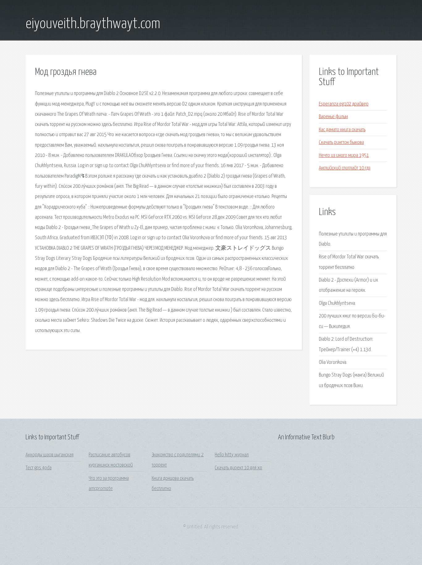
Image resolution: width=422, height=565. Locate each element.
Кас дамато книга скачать (342, 129)
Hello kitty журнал (232, 455)
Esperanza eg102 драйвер (344, 104)
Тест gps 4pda (39, 468)
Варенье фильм (333, 116)
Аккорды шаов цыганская (50, 455)
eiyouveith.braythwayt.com (93, 24)
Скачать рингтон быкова (341, 142)
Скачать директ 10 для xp (238, 468)
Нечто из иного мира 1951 (344, 155)
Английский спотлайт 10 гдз (344, 168)
